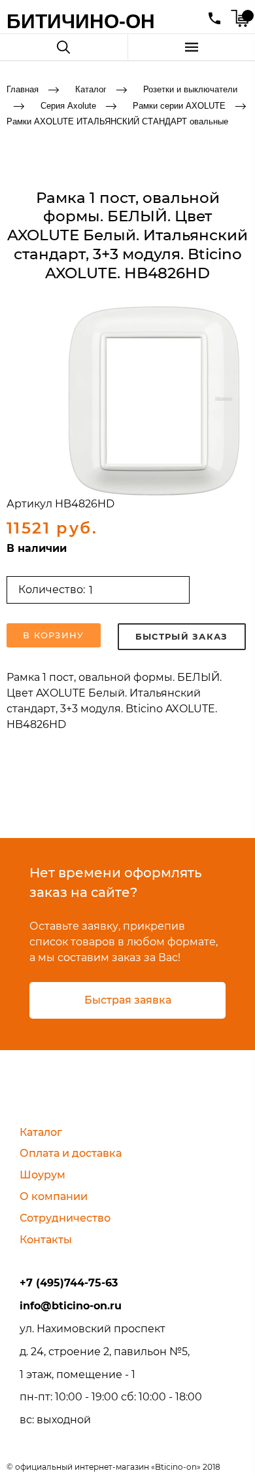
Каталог (91, 89)
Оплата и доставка (71, 1153)
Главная (23, 89)
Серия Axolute (68, 105)
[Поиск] (64, 47)
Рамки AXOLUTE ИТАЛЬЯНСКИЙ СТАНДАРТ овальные (117, 121)
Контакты (46, 1239)
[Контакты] (214, 18)
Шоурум (42, 1175)
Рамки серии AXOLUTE (179, 105)
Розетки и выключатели (190, 89)
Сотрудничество (65, 1218)
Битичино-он (81, 21)
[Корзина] (239, 18)
